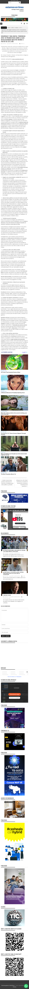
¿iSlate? (24, 147)
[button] (26, 986)
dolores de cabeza (24, 123)
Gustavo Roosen (6, 598)
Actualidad (3, 536)
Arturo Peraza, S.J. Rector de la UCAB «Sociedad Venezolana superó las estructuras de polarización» (13, 573)
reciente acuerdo (4, 107)
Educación (8, 536)
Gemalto (22, 43)
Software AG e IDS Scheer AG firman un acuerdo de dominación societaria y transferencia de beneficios (22, 483)
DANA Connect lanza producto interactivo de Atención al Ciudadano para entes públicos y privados (7, 482)
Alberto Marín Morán (13, 43)
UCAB (24, 576)
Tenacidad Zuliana (7, 595)
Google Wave (4, 126)
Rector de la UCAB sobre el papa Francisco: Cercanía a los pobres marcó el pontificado (14, 551)
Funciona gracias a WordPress (8, 985)
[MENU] (1, 24)
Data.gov (9, 205)
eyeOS (2, 109)
